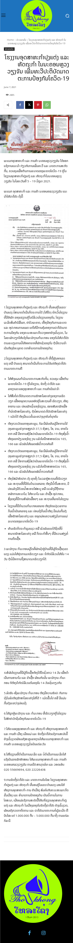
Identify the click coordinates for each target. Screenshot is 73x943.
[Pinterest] (38, 105)
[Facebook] (20, 105)
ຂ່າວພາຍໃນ (21, 40)
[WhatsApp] (47, 105)
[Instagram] (44, 933)
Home (10, 40)
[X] (29, 105)
